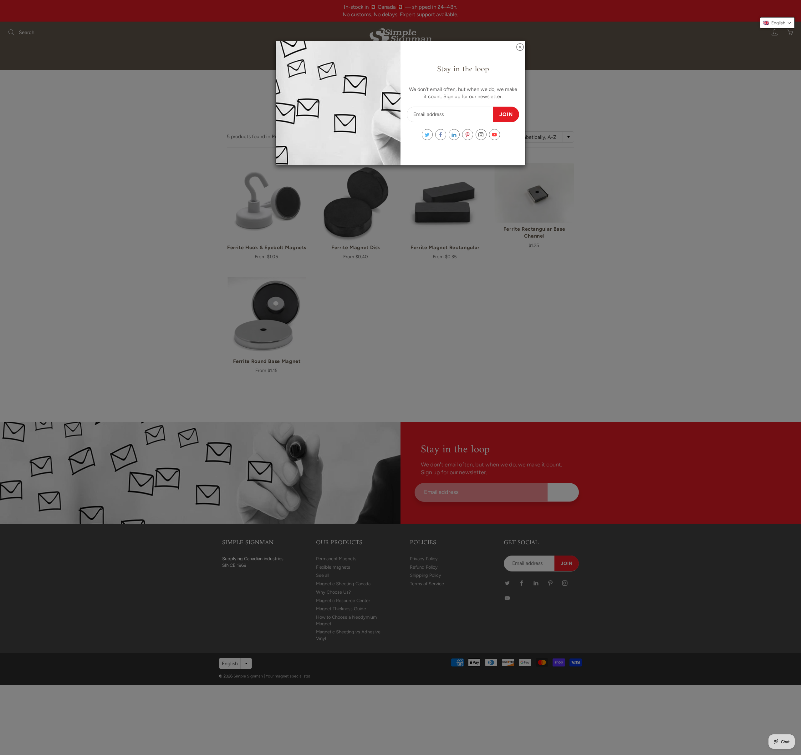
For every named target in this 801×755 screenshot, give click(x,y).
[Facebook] (440, 134)
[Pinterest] (467, 134)
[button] (777, 23)
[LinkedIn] (454, 134)
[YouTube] (494, 134)
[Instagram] (481, 134)
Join (506, 114)
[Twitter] (427, 134)
